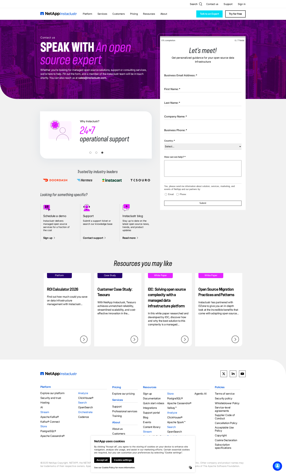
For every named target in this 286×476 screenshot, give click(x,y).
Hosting (44, 402)
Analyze (83, 393)
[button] (90, 153)
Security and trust (50, 398)
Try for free (235, 13)
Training (117, 416)
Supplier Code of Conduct (225, 417)
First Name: (172, 89)
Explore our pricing (123, 393)
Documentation (152, 398)
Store (43, 426)
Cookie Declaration (226, 440)
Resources (149, 13)
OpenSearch (85, 407)
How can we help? (175, 157)
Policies (220, 387)
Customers (118, 13)
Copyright (221, 435)
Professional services (124, 411)
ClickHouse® (86, 398)
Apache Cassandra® (52, 436)
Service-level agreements (222, 409)
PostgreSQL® (48, 431)
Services (102, 13)
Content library (152, 427)
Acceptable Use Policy (224, 429)
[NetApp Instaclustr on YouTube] (242, 373)
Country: (169, 140)
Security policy (223, 398)
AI (41, 407)
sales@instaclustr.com (92, 77)
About (163, 13)
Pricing (134, 13)
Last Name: (172, 102)
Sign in (242, 4)
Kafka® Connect (50, 421)
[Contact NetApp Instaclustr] (277, 466)
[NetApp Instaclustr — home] (58, 14)
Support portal (151, 412)
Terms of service (224, 393)
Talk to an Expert (209, 13)
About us (117, 428)
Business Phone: (175, 130)
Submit (202, 203)
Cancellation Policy (226, 423)
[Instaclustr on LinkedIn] (233, 373)
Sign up (147, 393)
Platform (87, 13)
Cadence (83, 417)
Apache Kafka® (49, 417)
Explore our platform (52, 393)
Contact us (212, 4)
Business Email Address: (180, 75)
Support (228, 4)
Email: (171, 194)
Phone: (183, 194)
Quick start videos (153, 403)
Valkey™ (172, 407)
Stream (44, 412)
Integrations (150, 407)
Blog (145, 417)
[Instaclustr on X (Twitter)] (223, 373)
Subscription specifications (223, 446)
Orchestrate (85, 412)
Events (147, 422)
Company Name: (175, 116)
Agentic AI (200, 393)
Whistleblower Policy (227, 403)
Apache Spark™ (176, 422)
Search (82, 402)
